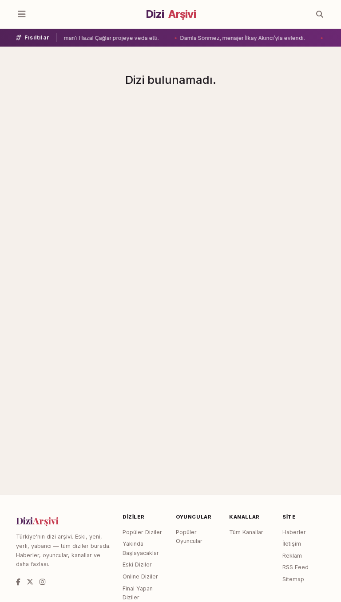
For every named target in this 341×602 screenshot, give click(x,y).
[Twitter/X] (30, 581)
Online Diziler (140, 576)
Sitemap (293, 579)
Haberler (294, 532)
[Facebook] (18, 581)
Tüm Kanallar (246, 532)
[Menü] (22, 14)
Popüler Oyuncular (189, 537)
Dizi (171, 14)
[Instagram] (42, 581)
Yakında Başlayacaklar (141, 548)
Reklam (292, 555)
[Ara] (319, 14)
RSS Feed (295, 567)
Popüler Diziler (142, 532)
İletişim (291, 543)
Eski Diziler (137, 564)
